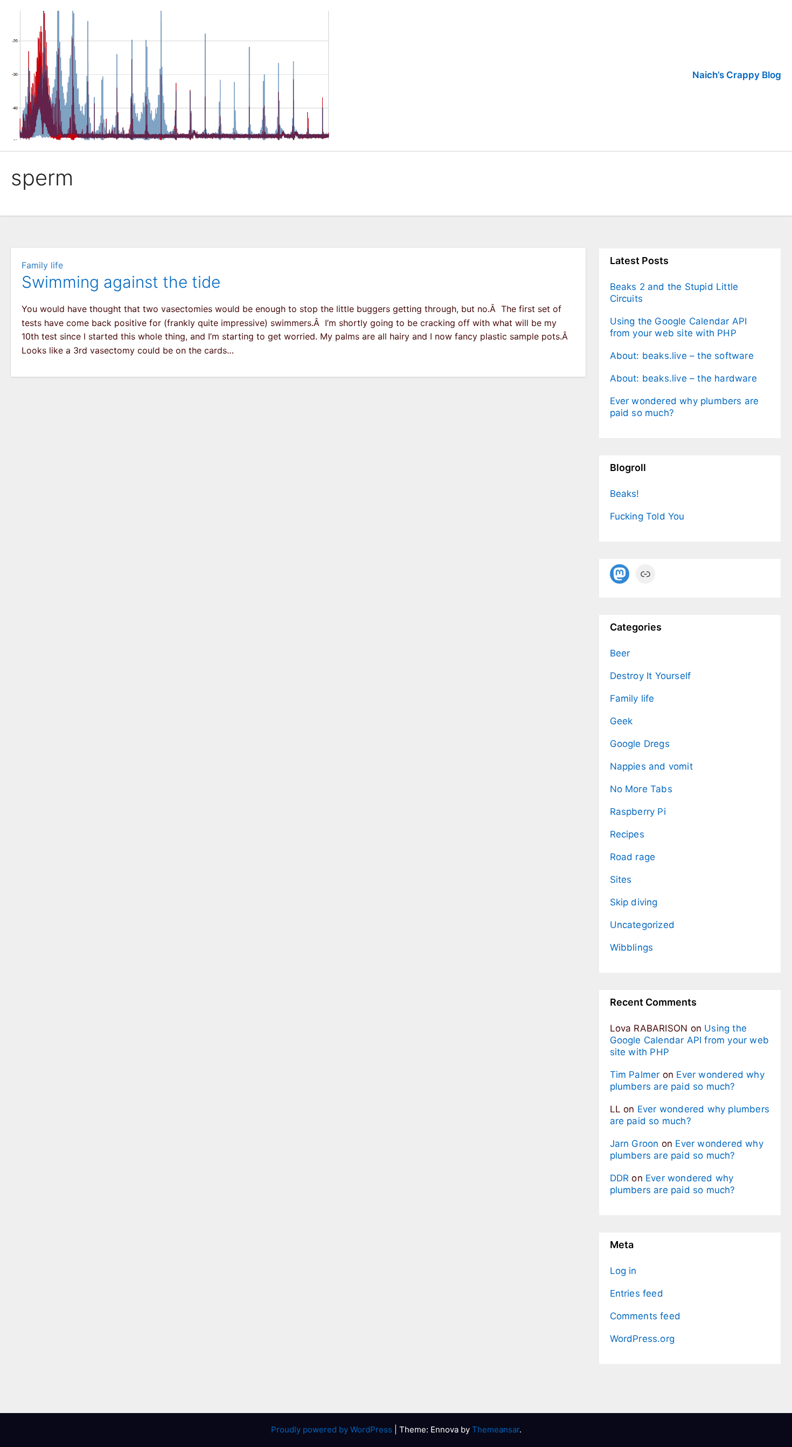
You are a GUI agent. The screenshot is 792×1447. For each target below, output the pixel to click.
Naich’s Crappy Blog (736, 75)
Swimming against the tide (121, 282)
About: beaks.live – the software (682, 355)
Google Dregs (640, 743)
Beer (620, 653)
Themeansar (495, 1429)
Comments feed (645, 1316)
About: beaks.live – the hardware (683, 378)
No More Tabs (641, 789)
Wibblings (632, 947)
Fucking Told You (647, 516)
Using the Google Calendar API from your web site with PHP (689, 1040)
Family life (42, 265)
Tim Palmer (635, 1074)
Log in (623, 1270)
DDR (619, 1178)
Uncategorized (642, 924)
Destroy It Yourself (650, 675)
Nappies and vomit (651, 766)
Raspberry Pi (638, 811)
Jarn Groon (634, 1143)
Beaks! (625, 493)
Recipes (627, 834)
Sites (621, 879)
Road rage (633, 856)
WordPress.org (642, 1338)
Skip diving (634, 902)
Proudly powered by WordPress (332, 1429)
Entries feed (636, 1293)
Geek (621, 721)
